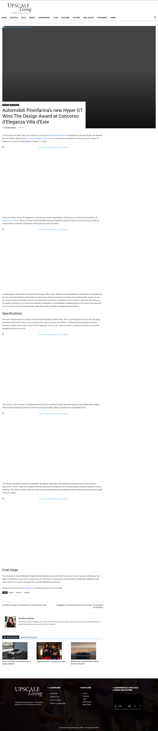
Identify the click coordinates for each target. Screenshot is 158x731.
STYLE (23, 17)
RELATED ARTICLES (11, 637)
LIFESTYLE (14, 17)
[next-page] (7, 668)
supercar (27, 592)
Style (84, 699)
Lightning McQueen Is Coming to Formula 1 (51, 661)
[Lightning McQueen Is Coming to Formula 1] (52, 651)
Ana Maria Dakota (10, 128)
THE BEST (76, 17)
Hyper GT (19, 592)
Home (4, 23)
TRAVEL (32, 17)
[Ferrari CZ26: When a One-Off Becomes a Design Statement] (18, 651)
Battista (11, 592)
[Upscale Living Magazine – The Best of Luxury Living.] (29, 691)
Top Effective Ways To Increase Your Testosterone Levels (24, 605)
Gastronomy (87, 702)
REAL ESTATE (88, 17)
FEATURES (65, 17)
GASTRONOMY (44, 17)
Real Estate (87, 704)
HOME (4, 17)
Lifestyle (86, 696)
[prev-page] (3, 668)
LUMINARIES (102, 17)
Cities (55, 17)
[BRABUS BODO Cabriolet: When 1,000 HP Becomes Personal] (87, 651)
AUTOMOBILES (22, 23)
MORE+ (113, 17)
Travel (85, 693)
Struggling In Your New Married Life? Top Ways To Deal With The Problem (79, 606)
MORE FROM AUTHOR (29, 637)
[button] (155, 18)
